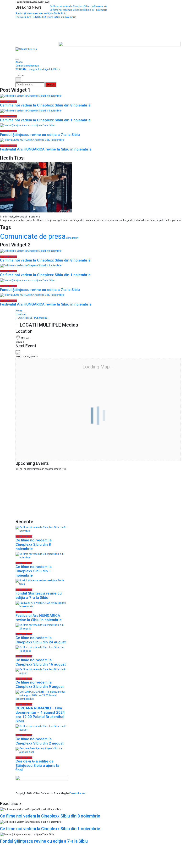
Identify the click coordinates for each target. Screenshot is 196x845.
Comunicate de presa (27, 65)
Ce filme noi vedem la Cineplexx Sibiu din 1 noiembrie (78, 10)
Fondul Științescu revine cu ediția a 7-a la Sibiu (41, 13)
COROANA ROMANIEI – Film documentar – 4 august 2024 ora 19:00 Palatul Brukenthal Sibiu (40, 714)
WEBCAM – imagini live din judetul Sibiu (38, 69)
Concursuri (72, 237)
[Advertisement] (41, 495)
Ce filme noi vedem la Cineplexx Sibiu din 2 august (40, 741)
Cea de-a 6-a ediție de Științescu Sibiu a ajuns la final (37, 765)
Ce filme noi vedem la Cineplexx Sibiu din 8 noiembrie (78, 6)
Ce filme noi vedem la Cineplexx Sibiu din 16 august (41, 662)
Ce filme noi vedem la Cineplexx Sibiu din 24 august (41, 640)
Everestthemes (77, 793)
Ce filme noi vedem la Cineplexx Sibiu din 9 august (40, 684)
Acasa (19, 62)
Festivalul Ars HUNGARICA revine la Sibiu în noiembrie (46, 17)
